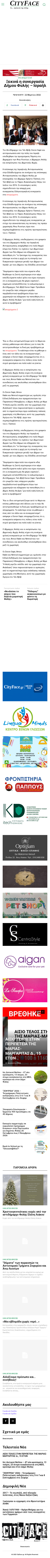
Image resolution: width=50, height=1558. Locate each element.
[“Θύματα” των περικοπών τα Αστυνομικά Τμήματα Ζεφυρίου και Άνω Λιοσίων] (25, 1241)
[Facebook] (6, 1421)
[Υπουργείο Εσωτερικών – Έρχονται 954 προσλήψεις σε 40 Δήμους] (40, 1111)
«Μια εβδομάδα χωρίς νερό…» (21, 1321)
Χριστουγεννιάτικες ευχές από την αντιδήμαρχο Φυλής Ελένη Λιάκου (24, 1213)
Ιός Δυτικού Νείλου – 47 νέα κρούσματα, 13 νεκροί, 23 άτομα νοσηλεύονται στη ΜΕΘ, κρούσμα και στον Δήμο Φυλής (17, 1077)
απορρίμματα (12, 194)
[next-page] (43, 1012)
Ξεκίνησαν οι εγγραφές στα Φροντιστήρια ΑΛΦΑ (24, 1502)
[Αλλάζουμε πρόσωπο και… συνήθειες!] (25, 1355)
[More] (43, 105)
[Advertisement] (25, 34)
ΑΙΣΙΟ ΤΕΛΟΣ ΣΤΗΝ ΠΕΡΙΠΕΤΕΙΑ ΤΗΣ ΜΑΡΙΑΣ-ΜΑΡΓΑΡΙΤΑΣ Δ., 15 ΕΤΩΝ (25, 1455)
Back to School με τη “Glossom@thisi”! (13, 1147)
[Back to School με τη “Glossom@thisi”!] (40, 1147)
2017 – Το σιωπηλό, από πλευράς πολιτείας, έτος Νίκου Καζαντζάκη (20, 1494)
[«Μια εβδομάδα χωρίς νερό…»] (25, 1299)
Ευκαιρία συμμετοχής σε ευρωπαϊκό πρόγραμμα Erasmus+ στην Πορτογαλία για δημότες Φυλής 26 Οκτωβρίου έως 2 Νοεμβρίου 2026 (16, 1129)
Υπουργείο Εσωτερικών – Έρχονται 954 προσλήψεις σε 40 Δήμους (17, 1111)
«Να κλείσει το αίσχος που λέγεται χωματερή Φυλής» (13, 595)
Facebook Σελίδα (10, 1411)
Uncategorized (25, 78)
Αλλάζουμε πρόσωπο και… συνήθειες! (19, 1378)
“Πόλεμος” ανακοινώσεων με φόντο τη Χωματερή (36, 595)
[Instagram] (13, 1421)
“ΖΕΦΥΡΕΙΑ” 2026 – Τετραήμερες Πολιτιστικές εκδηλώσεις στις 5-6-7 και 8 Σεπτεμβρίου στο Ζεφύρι (16, 1094)
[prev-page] (38, 1012)
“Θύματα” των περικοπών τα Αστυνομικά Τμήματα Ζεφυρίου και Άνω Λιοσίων (24, 1265)
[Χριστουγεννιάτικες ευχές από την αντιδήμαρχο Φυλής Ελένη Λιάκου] (25, 1189)
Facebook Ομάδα (9, 1414)
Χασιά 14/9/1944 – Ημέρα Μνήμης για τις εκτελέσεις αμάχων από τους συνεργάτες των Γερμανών (24, 1512)
